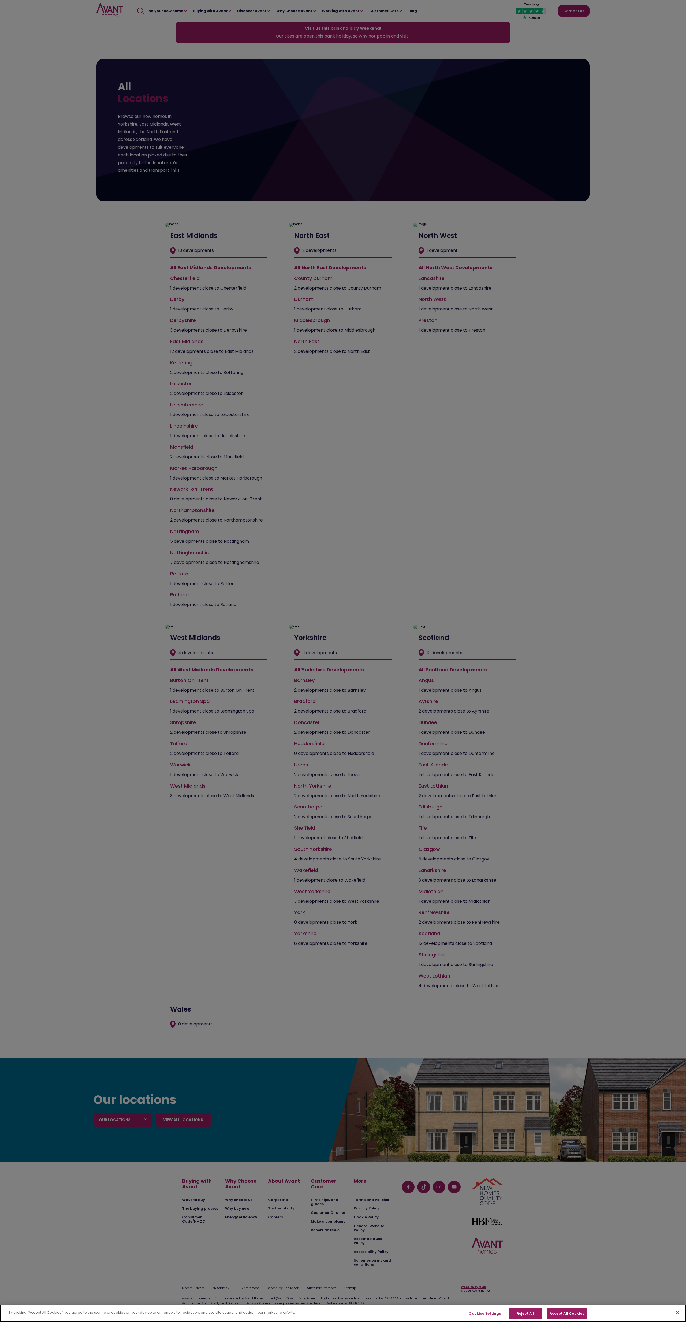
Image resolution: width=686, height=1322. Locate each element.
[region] (343, 1313)
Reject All (525, 1313)
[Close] (677, 1312)
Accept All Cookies (567, 1313)
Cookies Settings (485, 1313)
